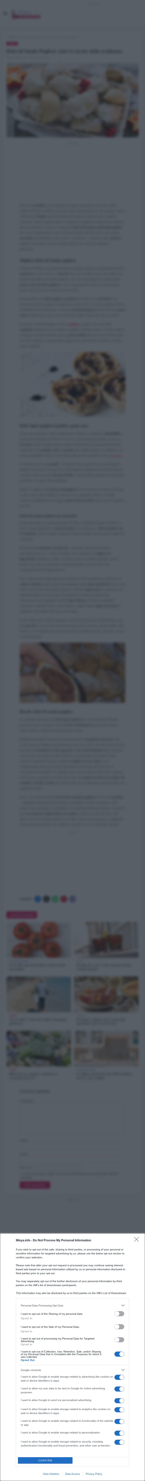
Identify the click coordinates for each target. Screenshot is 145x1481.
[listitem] (72, 1305)
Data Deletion (51, 1473)
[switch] (119, 1313)
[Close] (137, 1240)
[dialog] (72, 1357)
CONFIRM (45, 1460)
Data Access (72, 1473)
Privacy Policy (94, 1473)
